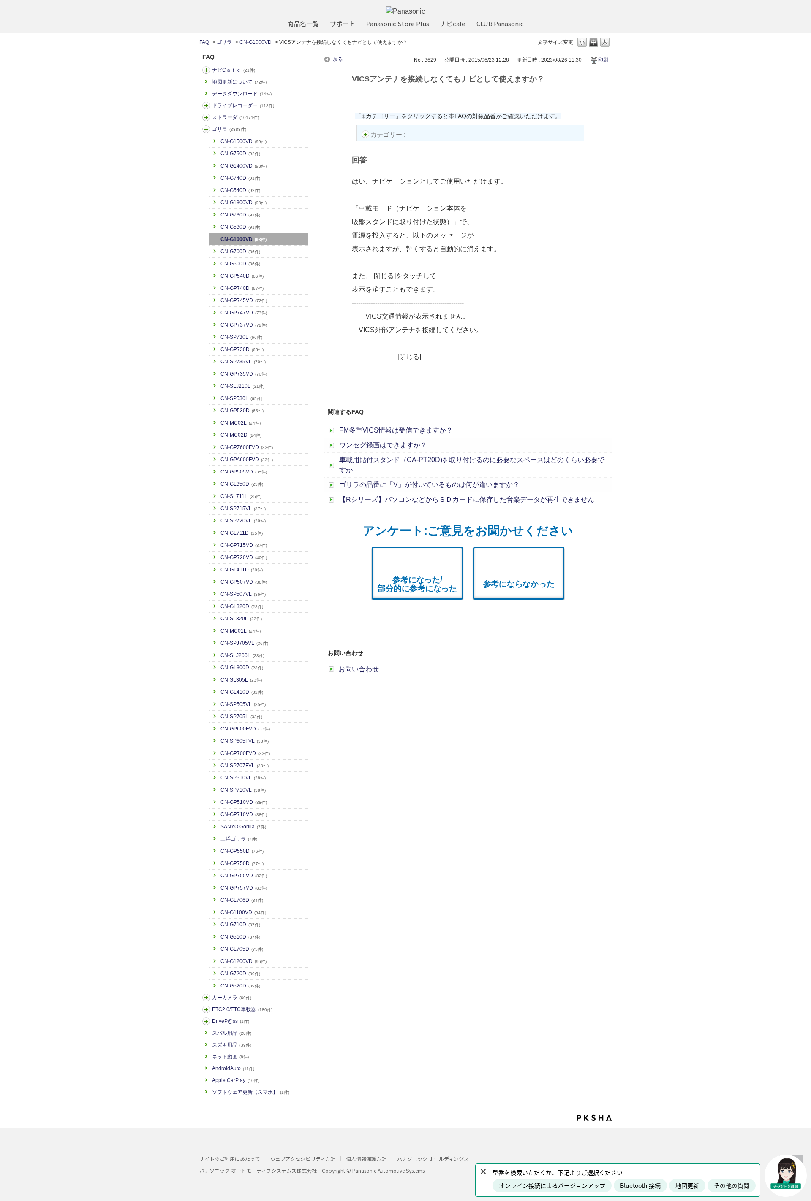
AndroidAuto (233, 1068)
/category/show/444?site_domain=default (206, 1009)
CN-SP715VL (243, 508)
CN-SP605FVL (244, 741)
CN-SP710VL (243, 790)
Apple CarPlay (235, 1080)
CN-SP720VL (243, 521)
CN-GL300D (241, 668)
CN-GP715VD (243, 545)
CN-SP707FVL (244, 765)
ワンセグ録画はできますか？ (383, 445)
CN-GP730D (242, 349)
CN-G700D (240, 251)
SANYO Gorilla (243, 827)
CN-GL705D (241, 949)
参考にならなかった (519, 583)
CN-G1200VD (243, 961)
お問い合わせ (358, 669)
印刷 (603, 60)
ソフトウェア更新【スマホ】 (250, 1092)
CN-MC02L (240, 423)
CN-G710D (240, 925)
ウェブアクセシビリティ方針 (302, 1158)
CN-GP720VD (243, 557)
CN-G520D (240, 986)
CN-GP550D (242, 851)
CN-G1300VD (243, 203)
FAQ (204, 42)
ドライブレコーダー (243, 105)
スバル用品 (231, 1033)
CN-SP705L (241, 717)
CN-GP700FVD (245, 753)
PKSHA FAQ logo (594, 1118)
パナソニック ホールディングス (433, 1158)
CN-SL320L (241, 619)
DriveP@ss (230, 1021)
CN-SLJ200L (242, 655)
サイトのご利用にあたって (229, 1158)
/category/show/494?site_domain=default (206, 997)
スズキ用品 (231, 1045)
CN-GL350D (241, 484)
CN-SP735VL (243, 362)
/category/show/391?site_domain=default (206, 117)
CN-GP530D (242, 411)
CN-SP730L (241, 337)
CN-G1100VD (243, 912)
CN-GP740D (242, 288)
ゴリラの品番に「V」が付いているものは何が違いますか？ (429, 484)
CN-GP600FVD (245, 729)
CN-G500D (240, 264)
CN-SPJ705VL (244, 643)
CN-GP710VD (243, 814)
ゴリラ (224, 42)
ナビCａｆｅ (233, 70)
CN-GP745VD (243, 300)
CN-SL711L (240, 496)
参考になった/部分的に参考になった (417, 584)
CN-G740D (240, 178)
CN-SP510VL (243, 778)
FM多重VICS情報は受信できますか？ (396, 430)
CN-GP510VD (243, 802)
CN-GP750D (242, 863)
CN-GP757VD (243, 888)
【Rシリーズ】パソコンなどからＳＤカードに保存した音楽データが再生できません (466, 499)
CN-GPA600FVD (246, 460)
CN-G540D (240, 190)
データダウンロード (242, 94)
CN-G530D (240, 227)
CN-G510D (240, 937)
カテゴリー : (388, 134)
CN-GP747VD (243, 313)
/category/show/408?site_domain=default (206, 70)
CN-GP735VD (243, 374)
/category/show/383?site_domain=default (206, 129)
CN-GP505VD (243, 472)
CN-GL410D (241, 692)
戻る (338, 59)
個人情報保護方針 (366, 1158)
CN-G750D (240, 154)
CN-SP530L (241, 398)
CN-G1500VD (243, 141)
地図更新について (239, 82)
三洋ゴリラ (238, 839)
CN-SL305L (241, 680)
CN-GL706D (241, 900)
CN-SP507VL (243, 594)
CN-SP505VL (243, 704)
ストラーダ (235, 117)
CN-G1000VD (255, 42)
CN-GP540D (242, 276)
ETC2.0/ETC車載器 (242, 1009)
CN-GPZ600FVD (246, 447)
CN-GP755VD (243, 876)
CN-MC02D (240, 435)
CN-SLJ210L (242, 386)
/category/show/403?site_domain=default (206, 1021)
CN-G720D (240, 973)
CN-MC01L (240, 631)
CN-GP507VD (243, 582)
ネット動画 (230, 1057)
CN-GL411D (241, 570)
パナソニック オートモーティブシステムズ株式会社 (258, 1170)
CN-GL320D (241, 606)
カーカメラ (231, 998)
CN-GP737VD (243, 325)
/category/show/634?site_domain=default (206, 105)
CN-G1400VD (243, 166)
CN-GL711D (241, 533)
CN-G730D (240, 215)
